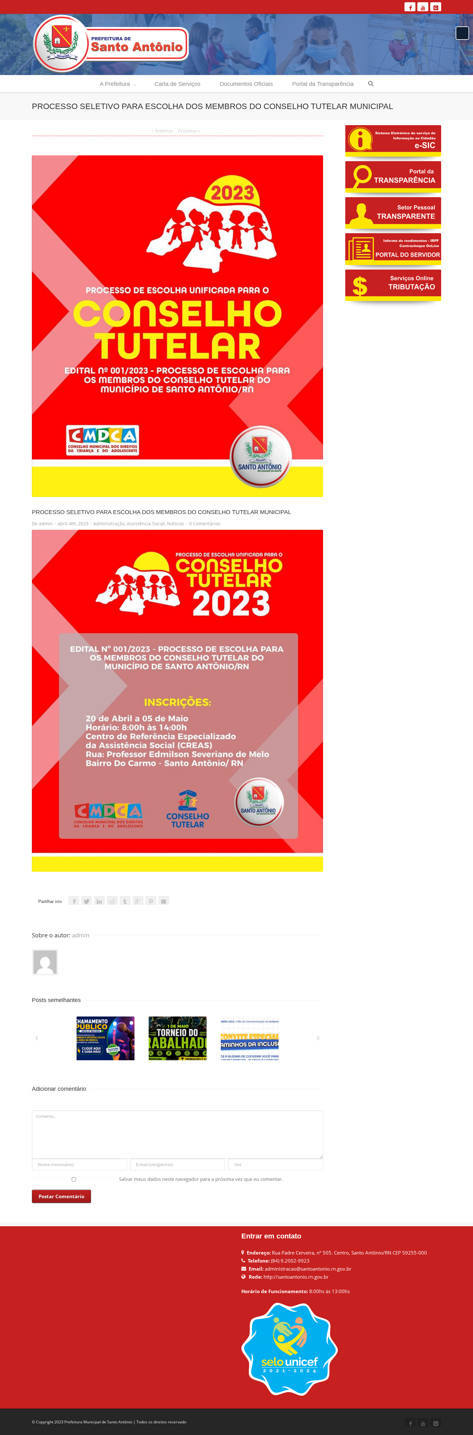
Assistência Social (146, 523)
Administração (109, 523)
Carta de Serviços (177, 84)
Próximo (187, 130)
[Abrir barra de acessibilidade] (462, 33)
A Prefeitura (115, 84)
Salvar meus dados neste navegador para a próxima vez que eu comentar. (201, 1179)
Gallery (106, 1041)
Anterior (164, 130)
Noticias (175, 523)
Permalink (94, 1025)
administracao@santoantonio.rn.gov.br (308, 1268)
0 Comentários (204, 523)
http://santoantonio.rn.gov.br (296, 1277)
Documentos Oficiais (246, 84)
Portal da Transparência (323, 84)
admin (46, 523)
